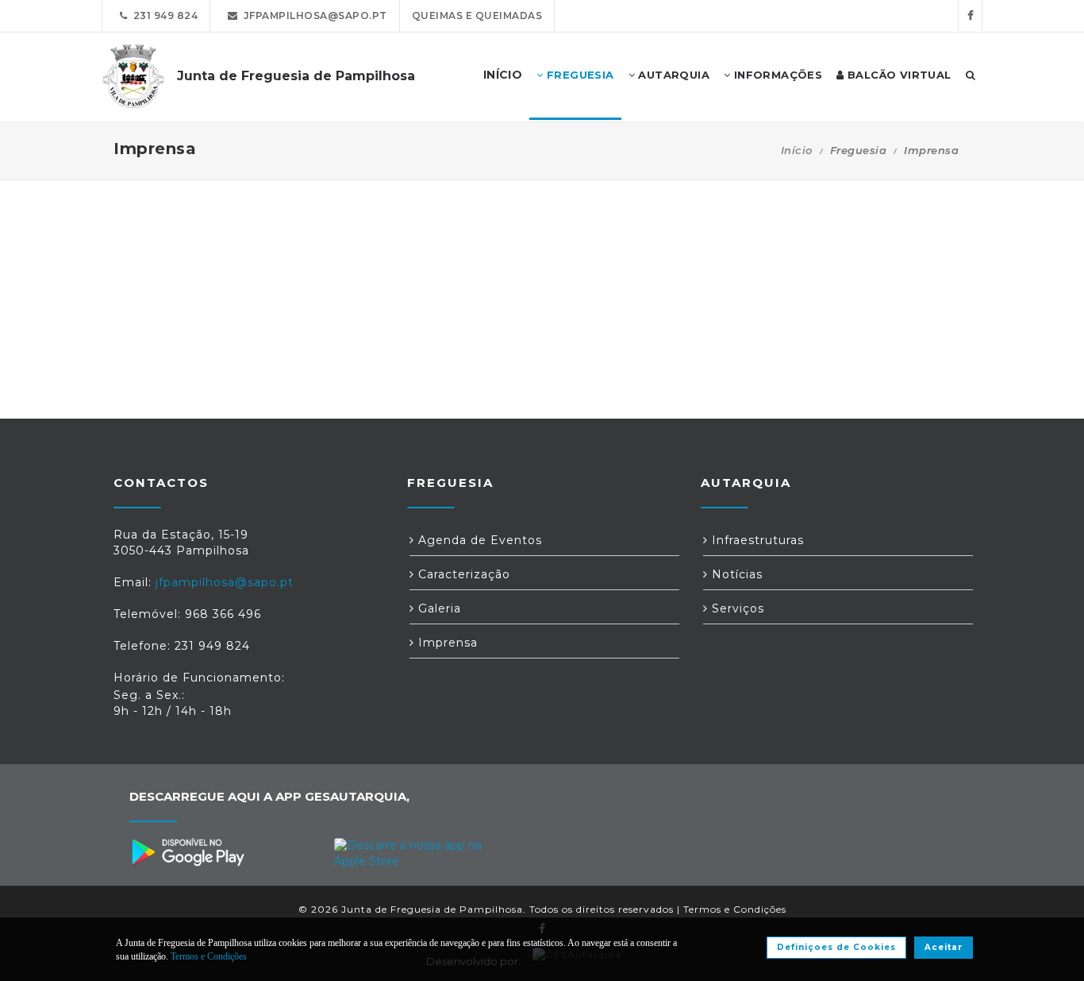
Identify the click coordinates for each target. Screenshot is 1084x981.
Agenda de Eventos (478, 540)
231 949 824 (163, 15)
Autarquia (672, 74)
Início (797, 150)
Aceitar (943, 947)
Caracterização (462, 574)
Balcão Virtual (897, 74)
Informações (776, 74)
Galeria (437, 608)
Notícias (735, 574)
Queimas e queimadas (477, 15)
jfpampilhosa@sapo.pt (312, 15)
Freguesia (579, 74)
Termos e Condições (734, 909)
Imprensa (446, 642)
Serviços (736, 608)
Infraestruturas (756, 540)
